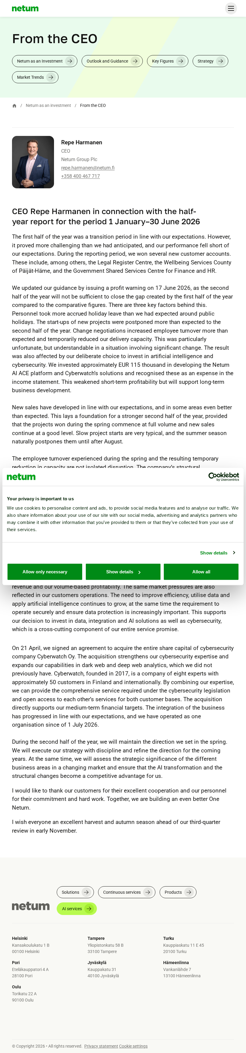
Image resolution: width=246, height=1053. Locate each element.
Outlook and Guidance (107, 61)
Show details (213, 552)
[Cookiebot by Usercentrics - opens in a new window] (213, 476)
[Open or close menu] (231, 8)
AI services (72, 908)
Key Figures (163, 61)
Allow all (201, 571)
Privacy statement (101, 1046)
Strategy (206, 61)
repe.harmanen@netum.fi (88, 168)
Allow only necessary (44, 571)
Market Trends (30, 77)
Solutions (70, 892)
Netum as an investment (48, 105)
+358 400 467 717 (80, 176)
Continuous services (122, 892)
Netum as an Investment (40, 61)
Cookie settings (133, 1046)
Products (173, 892)
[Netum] (25, 8)
